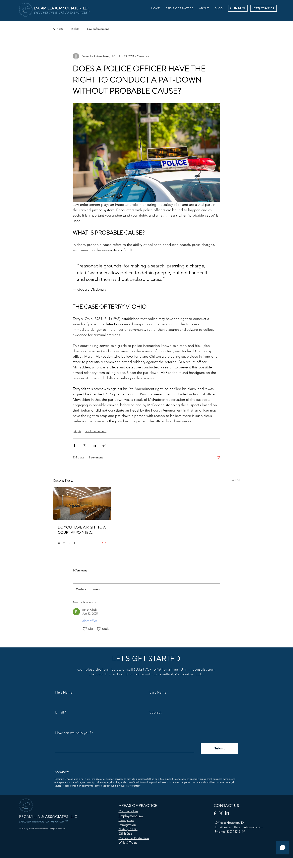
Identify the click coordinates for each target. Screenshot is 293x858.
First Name (64, 692)
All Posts (58, 29)
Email (59, 712)
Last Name (157, 692)
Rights (75, 29)
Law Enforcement (98, 29)
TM (89, 12)
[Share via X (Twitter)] (84, 445)
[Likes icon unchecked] (85, 628)
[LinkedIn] (227, 813)
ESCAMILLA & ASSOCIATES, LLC (61, 8)
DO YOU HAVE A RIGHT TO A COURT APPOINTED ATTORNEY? (82, 530)
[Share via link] (104, 445)
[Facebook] (214, 813)
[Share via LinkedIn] (94, 445)
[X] (220, 813)
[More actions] (217, 56)
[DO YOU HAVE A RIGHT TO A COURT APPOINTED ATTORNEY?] (82, 503)
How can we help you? (73, 733)
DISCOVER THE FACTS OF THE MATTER (60, 12)
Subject (155, 712)
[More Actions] (217, 611)
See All (235, 480)
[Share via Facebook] (75, 445)
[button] (179, 8)
